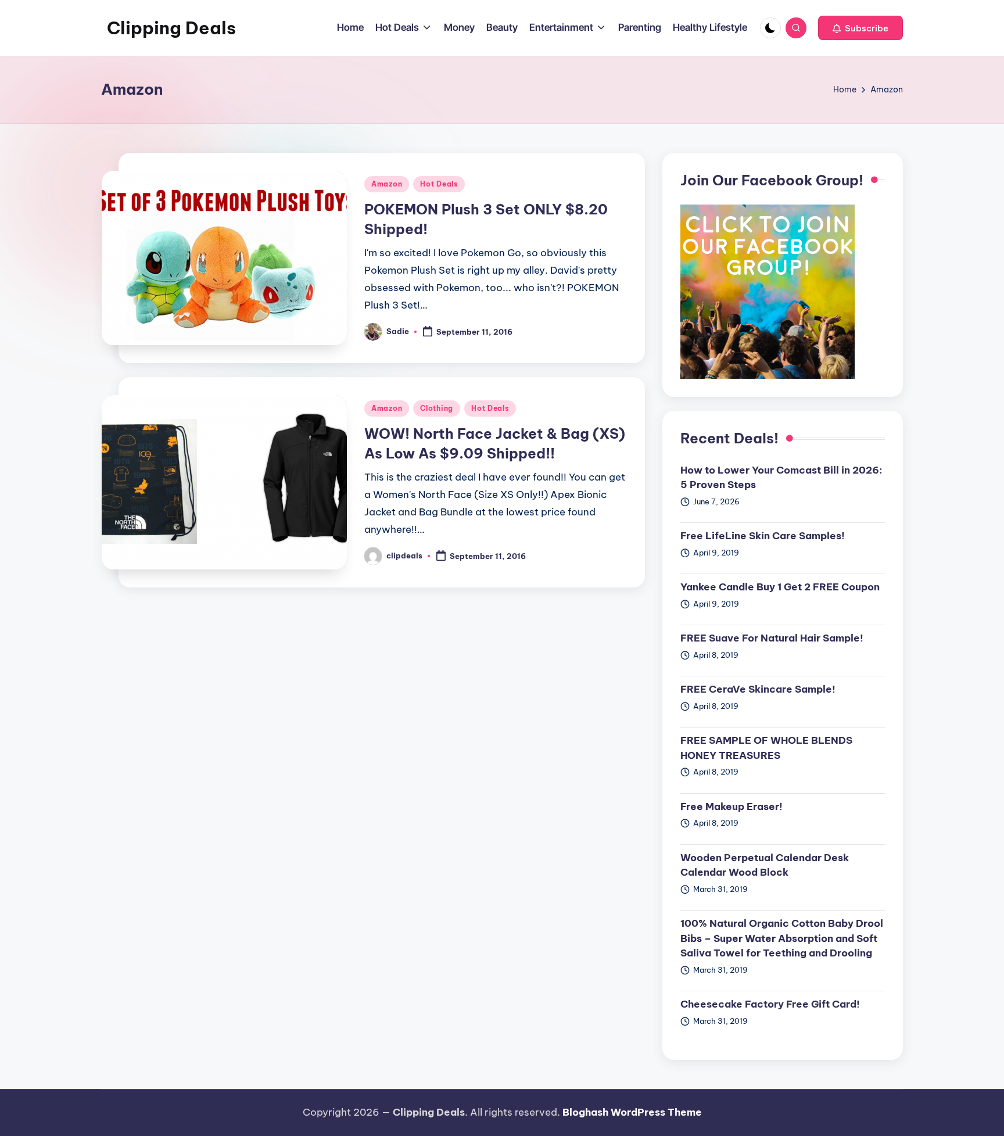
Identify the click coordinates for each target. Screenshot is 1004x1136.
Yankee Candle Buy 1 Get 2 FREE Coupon (780, 586)
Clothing (436, 408)
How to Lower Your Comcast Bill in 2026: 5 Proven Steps (781, 478)
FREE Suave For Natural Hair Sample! (771, 638)
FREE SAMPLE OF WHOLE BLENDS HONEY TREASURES (766, 748)
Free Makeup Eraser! (731, 806)
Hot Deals (438, 184)
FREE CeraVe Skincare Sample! (758, 689)
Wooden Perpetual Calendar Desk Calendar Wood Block (764, 865)
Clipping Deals (171, 28)
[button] (860, 28)
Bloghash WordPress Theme (632, 1112)
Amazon (386, 184)
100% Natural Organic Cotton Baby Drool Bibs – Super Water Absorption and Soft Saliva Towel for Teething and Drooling (781, 938)
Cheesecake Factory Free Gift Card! (770, 1004)
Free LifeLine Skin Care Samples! (762, 535)
